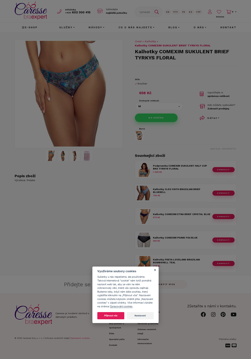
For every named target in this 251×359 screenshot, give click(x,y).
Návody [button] (95, 27)
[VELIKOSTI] (87, 156)
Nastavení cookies (80, 338)
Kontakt (228, 27)
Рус (175, 12)
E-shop (31, 27)
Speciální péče (117, 339)
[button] (159, 106)
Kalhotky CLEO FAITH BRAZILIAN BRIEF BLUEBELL (176, 190)
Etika (111, 333)
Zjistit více (165, 284)
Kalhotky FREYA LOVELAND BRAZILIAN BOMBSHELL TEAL (176, 261)
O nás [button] (199, 27)
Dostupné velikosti (149, 100)
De (190, 12)
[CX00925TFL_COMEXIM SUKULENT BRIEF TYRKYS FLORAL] (69, 93)
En (168, 12)
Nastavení (140, 315)
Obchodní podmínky (147, 323)
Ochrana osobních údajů (57, 338)
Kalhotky (150, 41)
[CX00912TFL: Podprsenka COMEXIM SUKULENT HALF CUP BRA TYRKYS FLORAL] (144, 176)
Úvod (138, 41)
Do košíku (156, 118)
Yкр (198, 12)
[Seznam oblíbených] (219, 12)
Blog (173, 27)
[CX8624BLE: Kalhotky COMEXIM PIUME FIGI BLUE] (144, 246)
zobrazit (223, 170)
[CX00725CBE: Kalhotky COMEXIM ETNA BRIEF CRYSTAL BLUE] (144, 222)
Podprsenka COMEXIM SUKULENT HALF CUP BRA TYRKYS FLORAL (180, 167)
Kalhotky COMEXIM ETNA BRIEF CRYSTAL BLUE (181, 214)
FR (183, 12)
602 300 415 (77, 12)
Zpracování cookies (121, 306)
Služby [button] (66, 27)
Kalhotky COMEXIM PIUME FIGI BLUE (175, 237)
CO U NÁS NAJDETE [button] (135, 27)
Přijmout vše (110, 315)
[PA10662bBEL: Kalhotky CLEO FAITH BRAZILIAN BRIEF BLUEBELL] (144, 199)
